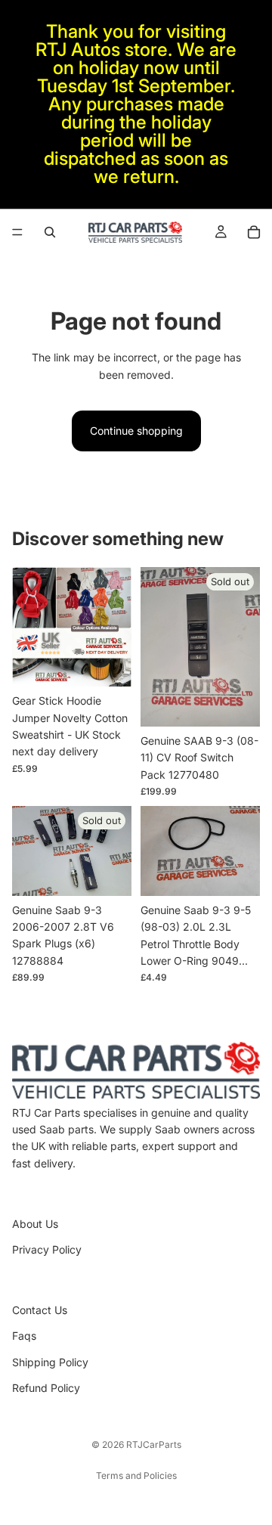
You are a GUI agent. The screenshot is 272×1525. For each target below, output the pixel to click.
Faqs (24, 1335)
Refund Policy (46, 1387)
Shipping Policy (50, 1362)
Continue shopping (136, 430)
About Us (35, 1223)
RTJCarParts (153, 1444)
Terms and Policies (136, 1475)
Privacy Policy (47, 1249)
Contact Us (39, 1309)
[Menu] (17, 232)
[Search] (49, 232)
